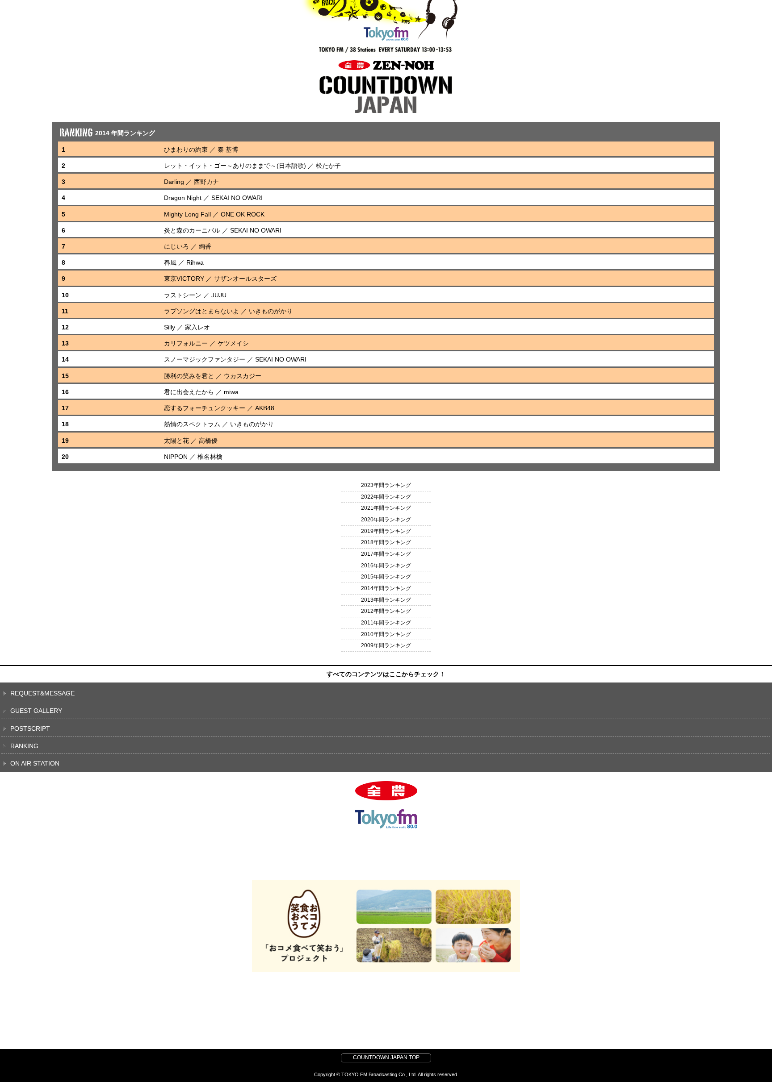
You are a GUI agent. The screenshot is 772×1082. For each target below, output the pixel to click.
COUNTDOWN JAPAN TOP (386, 1057)
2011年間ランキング (386, 623)
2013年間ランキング (386, 600)
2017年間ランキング (386, 554)
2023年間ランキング (386, 485)
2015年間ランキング (386, 577)
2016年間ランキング (386, 565)
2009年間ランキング (386, 645)
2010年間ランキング (386, 634)
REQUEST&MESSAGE (42, 693)
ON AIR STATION (34, 763)
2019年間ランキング (386, 531)
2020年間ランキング (386, 519)
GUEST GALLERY (36, 710)
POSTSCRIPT (30, 728)
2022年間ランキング (386, 497)
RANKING (24, 745)
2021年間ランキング (386, 508)
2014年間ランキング (386, 588)
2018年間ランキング (386, 542)
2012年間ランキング (386, 611)
